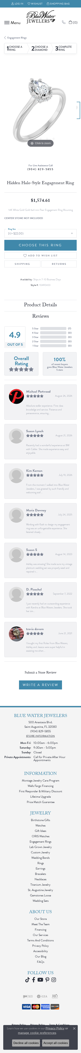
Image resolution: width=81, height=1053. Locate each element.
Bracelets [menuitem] (40, 874)
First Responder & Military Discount (40, 791)
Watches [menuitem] (40, 825)
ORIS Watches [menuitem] (40, 836)
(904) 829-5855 (40, 169)
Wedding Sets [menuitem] (41, 901)
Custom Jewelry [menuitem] (40, 852)
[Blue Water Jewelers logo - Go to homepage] (40, 17)
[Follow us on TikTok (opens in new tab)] (27, 979)
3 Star (35, 337)
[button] (17, 4)
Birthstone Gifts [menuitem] (40, 820)
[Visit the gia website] (42, 996)
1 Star (35, 346)
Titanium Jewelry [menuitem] (40, 884)
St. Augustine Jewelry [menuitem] (40, 890)
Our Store (40, 919)
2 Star (35, 341)
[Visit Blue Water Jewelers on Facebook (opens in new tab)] (33, 979)
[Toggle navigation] (11, 22)
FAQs (40, 962)
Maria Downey (36, 510)
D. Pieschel (34, 589)
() (69, 328)
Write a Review (40, 685)
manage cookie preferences (37, 1032)
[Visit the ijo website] (28, 996)
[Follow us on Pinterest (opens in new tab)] (47, 979)
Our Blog (40, 956)
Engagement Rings (17, 38)
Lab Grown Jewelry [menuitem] (40, 847)
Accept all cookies (55, 1043)
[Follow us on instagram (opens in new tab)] (53, 979)
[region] (40, 112)
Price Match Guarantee (40, 802)
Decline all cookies (26, 1043)
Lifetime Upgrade (40, 796)
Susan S (31, 549)
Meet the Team (41, 924)
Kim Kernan (34, 470)
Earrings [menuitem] (40, 868)
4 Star (35, 333)
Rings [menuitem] (40, 863)
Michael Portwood (38, 391)
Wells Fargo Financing (40, 786)
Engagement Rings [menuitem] (40, 841)
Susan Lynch (34, 431)
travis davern (35, 629)
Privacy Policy (40, 946)
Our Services (40, 935)
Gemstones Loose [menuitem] (40, 895)
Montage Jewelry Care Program (40, 780)
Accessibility (40, 951)
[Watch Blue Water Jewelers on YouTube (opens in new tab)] (40, 979)
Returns (59, 264)
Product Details (40, 305)
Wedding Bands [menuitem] (40, 858)
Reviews (40, 317)
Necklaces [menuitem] (40, 879)
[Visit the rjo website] (55, 996)
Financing (40, 929)
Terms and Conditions (40, 940)
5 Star (35, 328)
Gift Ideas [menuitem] (40, 831)
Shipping (22, 264)
